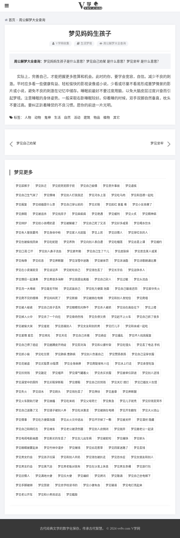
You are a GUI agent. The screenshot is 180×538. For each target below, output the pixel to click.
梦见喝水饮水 (142, 223)
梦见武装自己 (72, 289)
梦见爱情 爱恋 (24, 335)
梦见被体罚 (101, 260)
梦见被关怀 (124, 420)
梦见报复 (21, 204)
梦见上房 (97, 232)
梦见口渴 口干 (24, 251)
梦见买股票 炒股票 (47, 363)
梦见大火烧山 (150, 410)
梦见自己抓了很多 (148, 317)
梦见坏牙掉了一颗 (100, 420)
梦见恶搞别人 (63, 326)
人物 (28, 117)
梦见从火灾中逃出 (72, 420)
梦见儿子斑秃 (128, 401)
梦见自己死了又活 (94, 223)
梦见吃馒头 (124, 345)
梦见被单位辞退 (127, 373)
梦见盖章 (111, 391)
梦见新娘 (72, 298)
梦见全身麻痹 (72, 363)
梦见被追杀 (40, 214)
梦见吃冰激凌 (80, 410)
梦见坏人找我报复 (140, 335)
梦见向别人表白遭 (91, 242)
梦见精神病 (149, 214)
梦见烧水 (38, 391)
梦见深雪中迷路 (79, 260)
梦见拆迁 (41, 186)
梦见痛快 (122, 438)
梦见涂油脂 (121, 260)
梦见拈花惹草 (94, 448)
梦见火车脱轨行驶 (27, 401)
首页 (12, 20)
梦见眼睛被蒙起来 (27, 448)
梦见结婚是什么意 (44, 204)
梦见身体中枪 (52, 232)
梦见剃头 (55, 391)
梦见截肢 (72, 494)
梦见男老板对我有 (69, 466)
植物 (106, 117)
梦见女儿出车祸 (82, 438)
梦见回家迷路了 (118, 448)
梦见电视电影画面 (27, 438)
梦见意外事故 (111, 186)
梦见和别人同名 (70, 457)
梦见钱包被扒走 (96, 457)
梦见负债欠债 (97, 317)
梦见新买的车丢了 (55, 438)
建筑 (87, 117)
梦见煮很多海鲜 (54, 279)
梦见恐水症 (118, 457)
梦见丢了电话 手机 (148, 345)
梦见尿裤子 (23, 186)
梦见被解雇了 (69, 223)
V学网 (135, 528)
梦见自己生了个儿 (98, 251)
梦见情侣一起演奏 (27, 279)
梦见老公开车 (24, 494)
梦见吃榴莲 (116, 242)
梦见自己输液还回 (126, 289)
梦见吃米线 (68, 401)
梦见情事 (21, 420)
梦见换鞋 (21, 214)
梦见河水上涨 (97, 195)
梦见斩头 (139, 438)
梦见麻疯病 (79, 214)
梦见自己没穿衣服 (143, 354)
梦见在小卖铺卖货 (27, 270)
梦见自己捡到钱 (96, 382)
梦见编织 (83, 476)
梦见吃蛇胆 (51, 242)
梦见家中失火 (151, 289)
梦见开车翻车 (128, 410)
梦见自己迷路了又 (27, 410)
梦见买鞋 (94, 204)
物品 (97, 117)
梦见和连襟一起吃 (142, 195)
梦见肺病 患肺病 (65, 354)
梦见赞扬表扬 (117, 354)
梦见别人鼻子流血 (50, 251)
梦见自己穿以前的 (72, 204)
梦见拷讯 (100, 476)
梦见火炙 (131, 214)
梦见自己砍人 (102, 279)
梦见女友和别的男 (89, 326)
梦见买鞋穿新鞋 (54, 382)
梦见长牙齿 (116, 270)
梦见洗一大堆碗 (25, 289)
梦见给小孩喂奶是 (44, 223)
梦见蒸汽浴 (45, 466)
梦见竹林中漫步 (54, 448)
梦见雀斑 (43, 326)
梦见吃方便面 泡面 (97, 289)
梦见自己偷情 (88, 186)
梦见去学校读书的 (66, 485)
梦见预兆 (44, 335)
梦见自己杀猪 (81, 335)
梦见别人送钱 (150, 373)
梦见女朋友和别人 (142, 457)
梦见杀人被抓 (102, 307)
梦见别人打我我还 (72, 195)
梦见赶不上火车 (121, 317)
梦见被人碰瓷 (24, 307)
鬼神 (47, 117)
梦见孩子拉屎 (46, 457)
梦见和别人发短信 (120, 298)
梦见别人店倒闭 (99, 429)
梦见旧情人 (116, 232)
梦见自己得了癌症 (27, 345)
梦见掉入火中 (24, 317)
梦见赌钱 (74, 448)
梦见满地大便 (43, 476)
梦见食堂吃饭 (145, 363)
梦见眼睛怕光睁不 (77, 307)
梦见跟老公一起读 (142, 429)
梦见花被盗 (23, 363)
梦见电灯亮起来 (132, 485)
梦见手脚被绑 (24, 485)
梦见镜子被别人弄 (55, 410)
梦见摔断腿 (56, 260)
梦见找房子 (59, 214)
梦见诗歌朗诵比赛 (145, 260)
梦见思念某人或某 (146, 251)
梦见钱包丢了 (94, 270)
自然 (67, 117)
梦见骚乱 (117, 335)
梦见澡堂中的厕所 (27, 382)
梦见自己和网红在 (27, 429)
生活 (57, 117)
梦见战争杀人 (136, 270)
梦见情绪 (49, 195)
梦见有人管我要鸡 (27, 232)
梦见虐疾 (131, 186)
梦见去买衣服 (102, 373)
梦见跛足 (41, 373)
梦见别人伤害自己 (92, 354)
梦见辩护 (21, 223)
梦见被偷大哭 (24, 326)
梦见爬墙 (142, 298)
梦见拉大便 (65, 476)
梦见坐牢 (133, 61)
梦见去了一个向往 (49, 317)
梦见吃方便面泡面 (44, 420)
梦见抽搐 (49, 401)
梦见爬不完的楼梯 (27, 298)
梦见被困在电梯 (93, 298)
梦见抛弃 (119, 429)
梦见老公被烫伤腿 (72, 429)
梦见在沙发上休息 (97, 466)
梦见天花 (61, 335)
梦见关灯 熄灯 (120, 382)
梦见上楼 (150, 307)
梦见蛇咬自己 (72, 270)
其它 (116, 117)
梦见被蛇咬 (104, 438)
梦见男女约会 (24, 457)
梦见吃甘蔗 (42, 354)
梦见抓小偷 (23, 354)
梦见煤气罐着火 (79, 373)
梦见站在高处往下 (128, 307)
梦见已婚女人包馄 (146, 382)
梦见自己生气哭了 (27, 195)
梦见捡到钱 (23, 373)
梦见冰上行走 (123, 363)
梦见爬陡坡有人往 (98, 363)
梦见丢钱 (139, 448)
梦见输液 (111, 485)
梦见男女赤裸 (122, 466)
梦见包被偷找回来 (27, 242)
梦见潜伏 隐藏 (145, 420)
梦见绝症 (100, 335)
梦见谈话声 (51, 270)
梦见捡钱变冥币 (152, 401)
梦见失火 (21, 391)
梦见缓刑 (114, 214)
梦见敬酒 (117, 476)
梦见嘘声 (58, 373)
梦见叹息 (38, 260)
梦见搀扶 (94, 391)
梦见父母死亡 (88, 401)
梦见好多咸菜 (119, 223)
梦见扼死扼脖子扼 (63, 186)
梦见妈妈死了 (52, 298)
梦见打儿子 (113, 326)
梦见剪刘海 (79, 345)
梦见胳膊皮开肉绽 (55, 345)
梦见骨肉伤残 (74, 317)
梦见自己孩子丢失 (49, 307)
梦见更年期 (74, 251)
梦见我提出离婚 (79, 279)
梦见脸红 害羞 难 (116, 204)
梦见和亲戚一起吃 (136, 326)
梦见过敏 (122, 279)
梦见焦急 (108, 401)
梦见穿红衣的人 (138, 232)
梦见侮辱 (21, 260)
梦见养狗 (69, 242)
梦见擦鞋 (74, 382)
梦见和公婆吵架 (101, 345)
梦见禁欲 (43, 485)
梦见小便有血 (91, 485)
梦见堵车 (49, 429)
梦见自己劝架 (96, 61)
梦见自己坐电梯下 (139, 476)
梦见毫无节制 (49, 289)
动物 (37, 117)
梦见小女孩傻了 (142, 204)
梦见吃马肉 (118, 195)
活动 (77, 117)
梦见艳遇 (97, 214)
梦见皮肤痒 (122, 251)
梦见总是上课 (136, 242)
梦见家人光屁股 (76, 232)
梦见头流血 (141, 279)
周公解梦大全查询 (32, 20)
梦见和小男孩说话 (49, 494)
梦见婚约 (156, 242)
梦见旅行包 (144, 466)
